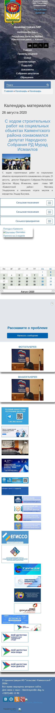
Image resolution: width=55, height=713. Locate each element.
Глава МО (26, 66)
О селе (27, 58)
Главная (27, 50)
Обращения (26, 78)
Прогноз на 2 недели (14, 235)
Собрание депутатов (27, 74)
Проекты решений (28, 54)
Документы (27, 70)
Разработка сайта (9, 709)
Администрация (27, 62)
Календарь (21, 91)
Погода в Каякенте (13, 228)
